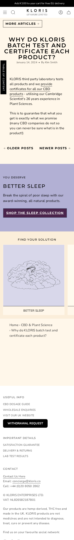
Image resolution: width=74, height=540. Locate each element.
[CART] (69, 12)
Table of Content (3, 77)
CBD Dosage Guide (16, 404)
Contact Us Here (14, 476)
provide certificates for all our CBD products (31, 89)
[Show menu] (5, 12)
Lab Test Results (15, 456)
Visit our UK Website (18, 415)
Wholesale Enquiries (19, 410)
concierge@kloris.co (27, 481)
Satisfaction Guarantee (21, 445)
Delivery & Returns (17, 450)
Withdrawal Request (25, 423)
